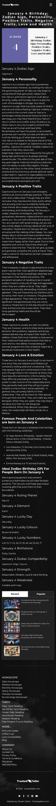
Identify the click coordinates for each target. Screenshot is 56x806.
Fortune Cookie (10, 731)
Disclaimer (7, 761)
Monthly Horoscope (12, 688)
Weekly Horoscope (12, 684)
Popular (41, 594)
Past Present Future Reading (17, 721)
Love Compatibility (11, 737)
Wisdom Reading (11, 718)
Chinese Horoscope (12, 694)
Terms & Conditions (12, 758)
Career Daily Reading (13, 712)
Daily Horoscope (10, 681)
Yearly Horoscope (11, 691)
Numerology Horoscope (14, 697)
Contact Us (7, 752)
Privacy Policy (9, 755)
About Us (7, 749)
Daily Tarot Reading (12, 706)
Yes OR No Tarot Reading (15, 709)
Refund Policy (9, 764)
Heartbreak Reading (12, 715)
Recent (15, 594)
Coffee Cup (8, 734)
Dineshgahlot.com (40, 801)
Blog (4, 740)
